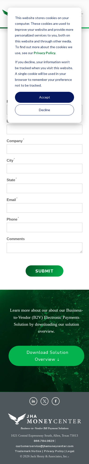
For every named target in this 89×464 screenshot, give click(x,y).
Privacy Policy (44, 53)
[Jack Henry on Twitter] (44, 401)
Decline (44, 110)
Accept (44, 97)
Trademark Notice (28, 451)
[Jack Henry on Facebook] (56, 401)
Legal (70, 451)
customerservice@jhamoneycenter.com (44, 446)
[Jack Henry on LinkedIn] (33, 401)
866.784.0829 (44, 441)
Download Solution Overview (47, 356)
